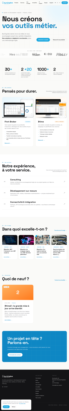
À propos (40, 2)
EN (59, 2)
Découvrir (8, 143)
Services (22, 2)
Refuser (13, 406)
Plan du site (38, 397)
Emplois (37, 391)
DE (57, 2)
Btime (37, 380)
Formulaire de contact (15, 354)
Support (51, 2)
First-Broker (38, 378)
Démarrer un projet (43, 39)
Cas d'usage (28, 2)
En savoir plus (22, 403)
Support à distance (40, 395)
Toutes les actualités (61, 280)
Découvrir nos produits (59, 39)
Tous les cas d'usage (60, 230)
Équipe (45, 2)
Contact (65, 2)
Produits (16, 2)
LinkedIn (6, 386)
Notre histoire (39, 389)
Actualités (34, 2)
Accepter (6, 406)
